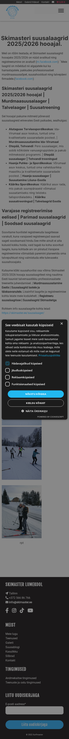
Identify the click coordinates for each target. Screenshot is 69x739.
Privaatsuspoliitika (49, 355)
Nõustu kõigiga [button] (35, 393)
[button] (34, 411)
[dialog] (34, 369)
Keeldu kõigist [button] (35, 403)
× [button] (61, 323)
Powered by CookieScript (50, 416)
